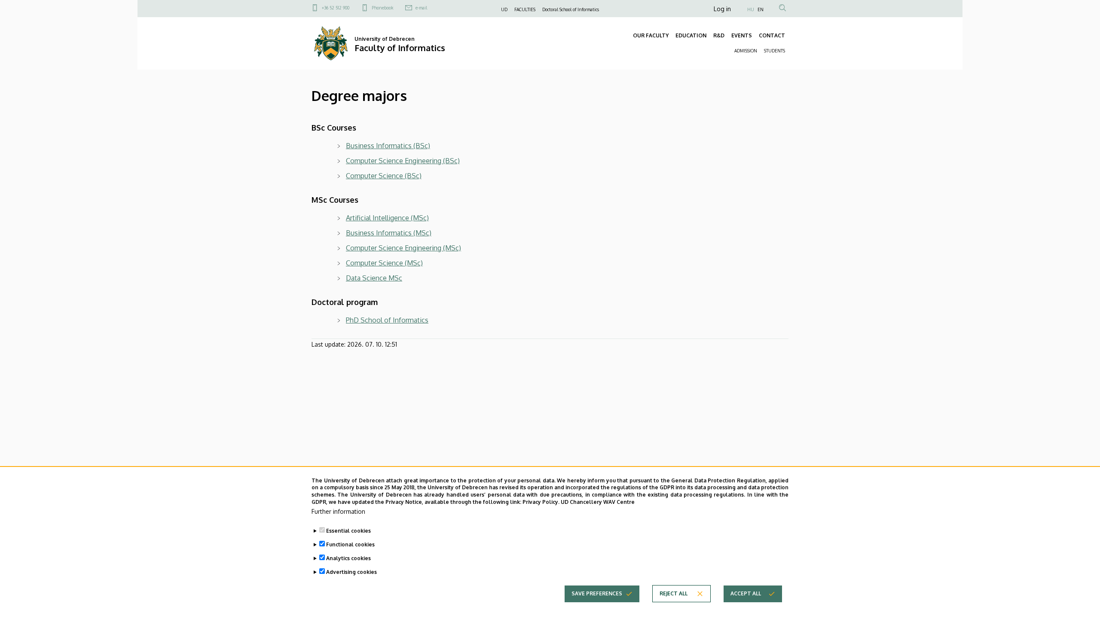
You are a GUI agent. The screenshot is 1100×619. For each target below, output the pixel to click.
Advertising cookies (351, 572)
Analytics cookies (348, 558)
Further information (338, 511)
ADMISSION (745, 50)
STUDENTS (774, 50)
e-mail (421, 7)
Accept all (745, 593)
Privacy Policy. (540, 502)
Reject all (674, 593)
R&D (718, 35)
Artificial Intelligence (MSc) (387, 217)
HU (750, 9)
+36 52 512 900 (335, 7)
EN (761, 9)
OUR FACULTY (651, 35)
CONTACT (772, 35)
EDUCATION (690, 35)
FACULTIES (524, 9)
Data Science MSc (374, 278)
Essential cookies (348, 531)
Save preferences (596, 593)
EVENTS (741, 35)
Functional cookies (350, 544)
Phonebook (382, 7)
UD (504, 9)
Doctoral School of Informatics (570, 9)
